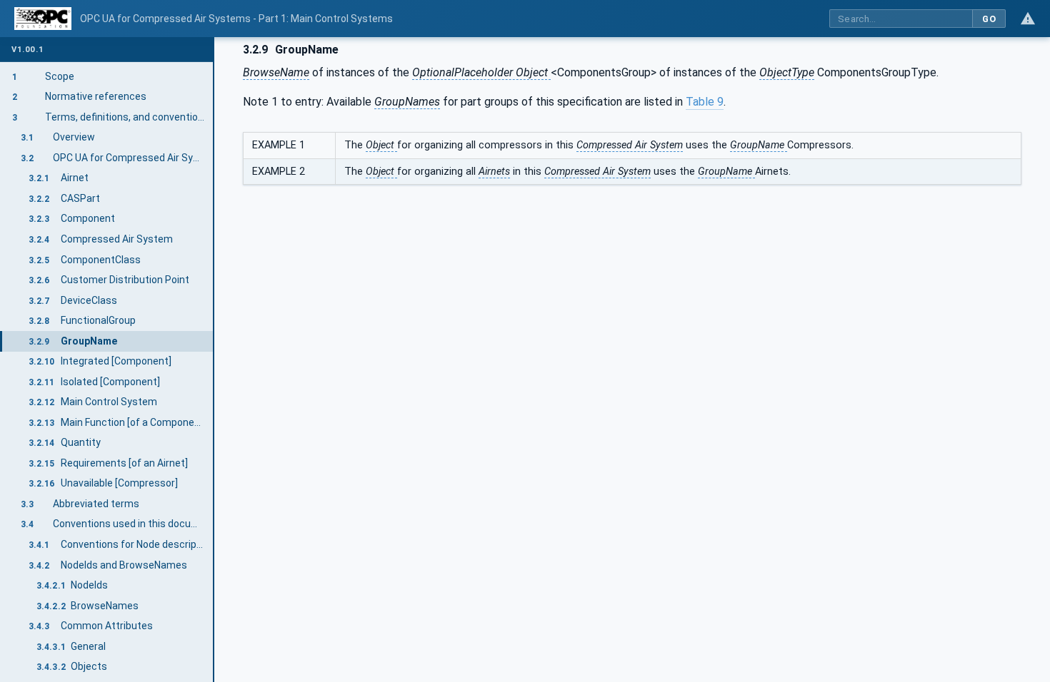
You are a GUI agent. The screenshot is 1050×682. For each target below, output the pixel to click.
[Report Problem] (1028, 18)
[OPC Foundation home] (42, 18)
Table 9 (705, 101)
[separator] (214, 359)
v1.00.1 (27, 49)
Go (989, 19)
